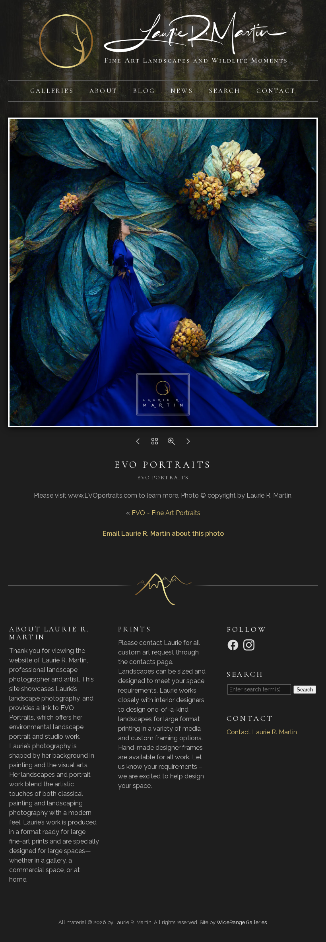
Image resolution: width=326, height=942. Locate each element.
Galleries (52, 91)
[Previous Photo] (138, 443)
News (182, 91)
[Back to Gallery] (154, 443)
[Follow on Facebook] (234, 644)
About (103, 91)
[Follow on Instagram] (250, 644)
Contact (276, 91)
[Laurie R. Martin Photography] (163, 63)
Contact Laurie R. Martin (262, 732)
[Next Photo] (188, 443)
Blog (144, 91)
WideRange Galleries (242, 922)
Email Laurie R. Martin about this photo (163, 533)
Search (225, 91)
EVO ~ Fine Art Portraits (166, 513)
